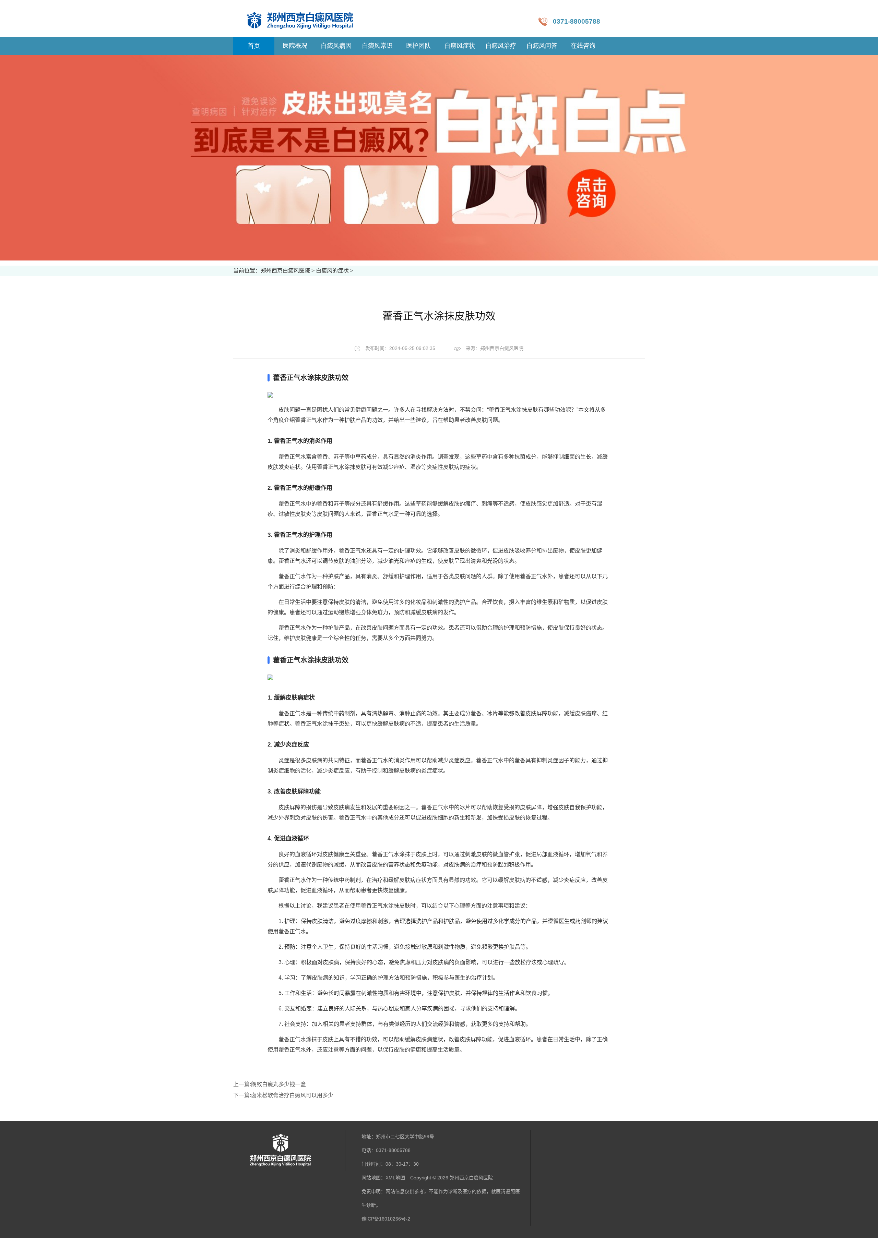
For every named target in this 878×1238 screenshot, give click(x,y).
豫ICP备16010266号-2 (385, 1219)
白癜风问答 (541, 46)
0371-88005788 (576, 21)
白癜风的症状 (332, 271)
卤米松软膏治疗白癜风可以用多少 (292, 1095)
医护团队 (418, 46)
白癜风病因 (336, 46)
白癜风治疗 (500, 46)
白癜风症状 (459, 46)
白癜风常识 (377, 46)
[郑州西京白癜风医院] (306, 18)
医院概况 (295, 46)
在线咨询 (583, 46)
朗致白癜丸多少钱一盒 (278, 1084)
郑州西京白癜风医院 (285, 271)
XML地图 (395, 1177)
